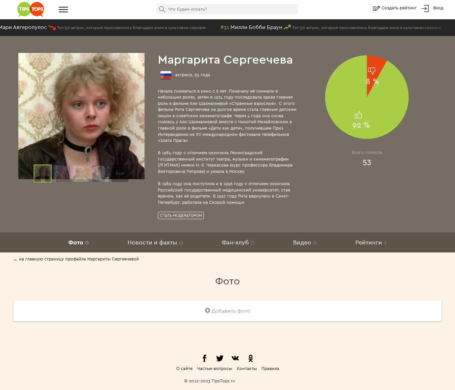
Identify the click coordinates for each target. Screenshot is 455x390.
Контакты (247, 368)
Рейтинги (371, 242)
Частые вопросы (214, 368)
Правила (270, 368)
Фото (78, 242)
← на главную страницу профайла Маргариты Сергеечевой (76, 258)
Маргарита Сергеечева (225, 59)
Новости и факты (155, 242)
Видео (305, 242)
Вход (438, 7)
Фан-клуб (238, 242)
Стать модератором (181, 215)
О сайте (184, 368)
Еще (120, 173)
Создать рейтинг (399, 7)
